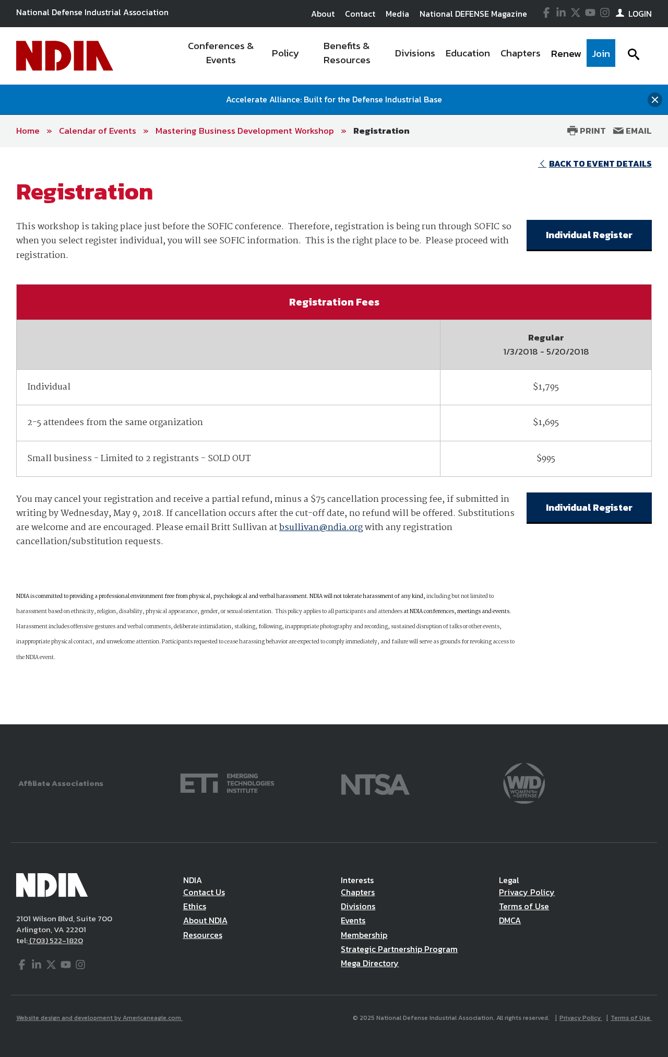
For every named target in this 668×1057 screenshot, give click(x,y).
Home (28, 130)
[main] (334, 435)
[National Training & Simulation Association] (375, 782)
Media (397, 13)
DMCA (510, 920)
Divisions (358, 906)
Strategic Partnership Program (399, 949)
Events (353, 920)
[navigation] (395, 56)
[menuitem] (221, 56)
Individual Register (589, 235)
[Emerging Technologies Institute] (227, 782)
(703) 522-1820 (55, 940)
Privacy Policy (527, 892)
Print (592, 130)
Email (638, 130)
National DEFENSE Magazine (473, 13)
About (323, 13)
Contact (360, 13)
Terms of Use (524, 906)
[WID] (524, 782)
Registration (381, 130)
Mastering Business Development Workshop (245, 130)
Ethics (194, 906)
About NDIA (205, 920)
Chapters (358, 892)
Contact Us (204, 892)
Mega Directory (370, 963)
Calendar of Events (97, 130)
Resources (202, 935)
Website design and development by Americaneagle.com (99, 1018)
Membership (364, 935)
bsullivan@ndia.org (321, 528)
